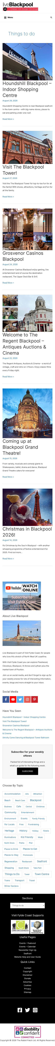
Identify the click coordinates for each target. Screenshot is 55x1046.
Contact (27, 968)
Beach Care (20, 800)
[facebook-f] (6, 699)
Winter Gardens (11, 886)
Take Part (37, 868)
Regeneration (10, 861)
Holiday (35, 831)
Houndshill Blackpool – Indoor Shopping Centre (27, 89)
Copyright (27, 971)
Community (10, 812)
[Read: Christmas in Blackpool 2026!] (27, 507)
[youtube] (13, 699)
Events (24, 818)
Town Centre (42, 874)
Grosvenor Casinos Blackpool (16, 725)
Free (21, 824)
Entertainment (27, 812)
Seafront (42, 861)
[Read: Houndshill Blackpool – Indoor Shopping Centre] (27, 61)
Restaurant (27, 861)
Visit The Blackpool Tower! (15, 721)
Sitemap (27, 992)
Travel (32, 880)
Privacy (27, 989)
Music (40, 837)
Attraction (37, 794)
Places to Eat (30, 849)
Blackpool (35, 800)
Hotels (46, 831)
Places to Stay (11, 855)
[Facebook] (19, 1010)
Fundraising (33, 824)
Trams (7, 880)
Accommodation (12, 794)
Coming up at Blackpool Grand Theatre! (20, 447)
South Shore (24, 868)
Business (8, 806)
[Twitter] (27, 1010)
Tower (27, 874)
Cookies (27, 985)
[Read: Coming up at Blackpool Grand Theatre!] (27, 413)
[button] (51, 17)
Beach (7, 800)
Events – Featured (27, 943)
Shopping (9, 868)
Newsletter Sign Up (27, 950)
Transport (19, 880)
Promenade (28, 855)
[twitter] (20, 699)
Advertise (27, 982)
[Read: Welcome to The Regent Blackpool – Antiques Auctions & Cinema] (27, 313)
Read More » (8, 119)
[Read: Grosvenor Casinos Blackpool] (27, 229)
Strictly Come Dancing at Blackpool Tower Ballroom (26, 737)
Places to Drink (11, 849)
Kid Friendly (27, 837)
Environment (10, 818)
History (23, 830)
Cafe (18, 806)
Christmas (40, 806)
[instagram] (27, 699)
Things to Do (12, 874)
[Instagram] (35, 1010)
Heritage (9, 830)
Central (29, 806)
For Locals (9, 824)
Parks (21, 843)
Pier (31, 843)
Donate (27, 978)
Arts (27, 794)
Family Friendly (38, 818)
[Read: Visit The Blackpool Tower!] (27, 147)
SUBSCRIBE (27, 771)
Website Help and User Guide (27, 957)
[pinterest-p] (34, 699)
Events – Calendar (27, 947)
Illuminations (10, 837)
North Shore (9, 843)
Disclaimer (27, 975)
